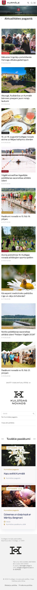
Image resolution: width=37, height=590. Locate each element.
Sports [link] (5, 171)
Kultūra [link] (5, 53)
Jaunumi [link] (5, 92)
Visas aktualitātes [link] (7, 423)
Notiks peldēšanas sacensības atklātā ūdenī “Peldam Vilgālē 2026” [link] (18, 333)
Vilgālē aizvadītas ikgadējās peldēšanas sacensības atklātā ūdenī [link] (16, 178)
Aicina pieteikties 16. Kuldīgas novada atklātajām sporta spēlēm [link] (17, 256)
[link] (13, 2)
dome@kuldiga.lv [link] (26, 566)
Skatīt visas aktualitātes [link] (17, 383)
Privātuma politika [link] (25, 585)
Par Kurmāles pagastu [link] (9, 417)
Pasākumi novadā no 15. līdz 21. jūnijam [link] (15, 371)
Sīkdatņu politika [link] (11, 585)
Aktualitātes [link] (7, 212)
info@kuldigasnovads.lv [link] (25, 568)
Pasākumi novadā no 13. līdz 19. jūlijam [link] (15, 217)
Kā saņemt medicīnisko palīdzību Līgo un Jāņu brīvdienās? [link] (17, 294)
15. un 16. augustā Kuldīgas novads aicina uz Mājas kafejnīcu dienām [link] (17, 138)
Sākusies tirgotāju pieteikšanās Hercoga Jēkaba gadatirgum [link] (16, 58)
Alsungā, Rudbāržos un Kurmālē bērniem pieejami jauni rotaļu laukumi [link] (16, 98)
